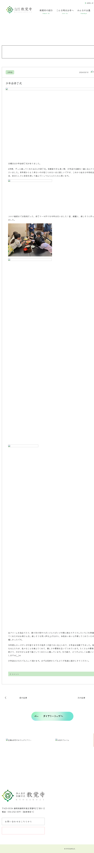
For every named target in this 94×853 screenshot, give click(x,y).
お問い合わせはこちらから (18, 821)
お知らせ (90, 3)
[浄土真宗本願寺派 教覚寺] (19, 9)
